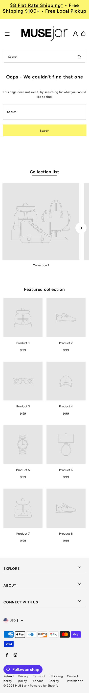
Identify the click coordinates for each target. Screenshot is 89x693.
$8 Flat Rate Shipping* (36, 5)
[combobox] (44, 57)
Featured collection (44, 289)
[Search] (79, 57)
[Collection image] (40, 221)
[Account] (75, 33)
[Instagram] (15, 655)
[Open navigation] (10, 33)
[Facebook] (7, 655)
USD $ (14, 620)
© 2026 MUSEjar (15, 685)
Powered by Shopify (44, 685)
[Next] (81, 228)
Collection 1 (41, 265)
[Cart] (83, 33)
